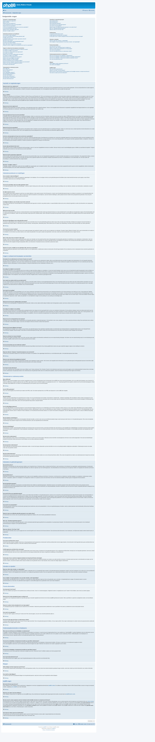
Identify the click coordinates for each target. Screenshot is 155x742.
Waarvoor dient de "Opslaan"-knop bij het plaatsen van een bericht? (16, 61)
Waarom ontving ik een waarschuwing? (10, 59)
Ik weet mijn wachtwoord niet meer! (10, 28)
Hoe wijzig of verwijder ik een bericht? (10, 50)
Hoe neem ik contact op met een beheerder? (58, 72)
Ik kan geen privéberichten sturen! (56, 33)
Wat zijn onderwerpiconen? (8, 78)
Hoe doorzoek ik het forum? (55, 46)
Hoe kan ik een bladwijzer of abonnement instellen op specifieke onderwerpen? (65, 56)
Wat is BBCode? (6, 68)
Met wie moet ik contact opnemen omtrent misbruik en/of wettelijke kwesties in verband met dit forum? (69, 71)
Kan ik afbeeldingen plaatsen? (9, 72)
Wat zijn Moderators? (54, 22)
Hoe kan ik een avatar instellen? (9, 42)
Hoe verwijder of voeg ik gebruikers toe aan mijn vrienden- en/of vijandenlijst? (65, 41)
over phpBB (14, 686)
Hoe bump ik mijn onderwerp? (9, 64)
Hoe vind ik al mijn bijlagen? (55, 64)
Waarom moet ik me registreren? (9, 20)
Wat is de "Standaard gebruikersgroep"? (57, 28)
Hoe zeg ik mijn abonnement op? (56, 59)
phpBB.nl (54, 728)
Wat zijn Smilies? (6, 71)
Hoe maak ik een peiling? (8, 53)
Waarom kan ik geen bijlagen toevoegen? (11, 58)
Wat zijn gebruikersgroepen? (55, 23)
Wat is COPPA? (6, 22)
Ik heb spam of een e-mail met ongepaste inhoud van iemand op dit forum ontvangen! (66, 36)
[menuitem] (4, 10)
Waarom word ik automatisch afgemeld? (11, 29)
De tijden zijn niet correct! (8, 37)
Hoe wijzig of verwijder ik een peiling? (10, 55)
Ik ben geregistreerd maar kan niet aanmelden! (12, 24)
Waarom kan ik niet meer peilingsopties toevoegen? (13, 54)
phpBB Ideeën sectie (70, 694)
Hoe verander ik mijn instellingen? (9, 35)
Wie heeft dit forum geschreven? (56, 68)
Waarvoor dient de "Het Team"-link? (57, 29)
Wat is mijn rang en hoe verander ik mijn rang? (12, 43)
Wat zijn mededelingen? (7, 74)
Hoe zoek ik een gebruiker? (55, 49)
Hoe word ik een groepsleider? (56, 25)
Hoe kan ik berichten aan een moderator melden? (12, 60)
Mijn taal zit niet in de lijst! (8, 40)
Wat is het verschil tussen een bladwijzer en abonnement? (61, 55)
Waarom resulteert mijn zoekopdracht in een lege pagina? (61, 48)
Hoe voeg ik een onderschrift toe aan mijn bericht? (13, 51)
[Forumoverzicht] (10, 5)
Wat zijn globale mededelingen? (9, 73)
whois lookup (90, 701)
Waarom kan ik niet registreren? (9, 23)
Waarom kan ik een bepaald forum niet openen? (12, 56)
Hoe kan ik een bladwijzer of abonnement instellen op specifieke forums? (64, 57)
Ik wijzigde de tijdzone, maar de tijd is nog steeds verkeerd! (14, 38)
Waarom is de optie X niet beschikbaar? (57, 70)
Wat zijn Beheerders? (54, 20)
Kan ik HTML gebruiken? (8, 69)
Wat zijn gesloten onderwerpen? (9, 77)
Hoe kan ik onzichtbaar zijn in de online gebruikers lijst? (14, 36)
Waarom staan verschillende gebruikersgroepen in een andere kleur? (63, 27)
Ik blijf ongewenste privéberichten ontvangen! (58, 35)
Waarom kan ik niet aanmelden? (9, 25)
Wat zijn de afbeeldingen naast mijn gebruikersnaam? (13, 41)
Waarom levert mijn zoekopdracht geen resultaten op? (60, 47)
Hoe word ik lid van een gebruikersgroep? (58, 24)
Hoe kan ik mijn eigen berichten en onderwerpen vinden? (61, 51)
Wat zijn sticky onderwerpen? (9, 76)
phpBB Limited (52, 685)
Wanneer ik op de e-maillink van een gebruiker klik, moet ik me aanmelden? (17, 45)
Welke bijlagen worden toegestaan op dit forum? (59, 63)
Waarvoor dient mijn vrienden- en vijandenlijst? (59, 40)
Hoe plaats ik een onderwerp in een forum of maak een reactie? (15, 49)
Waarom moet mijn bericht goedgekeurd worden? (12, 63)
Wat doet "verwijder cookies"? (9, 30)
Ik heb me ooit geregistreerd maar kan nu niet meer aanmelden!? (15, 27)
